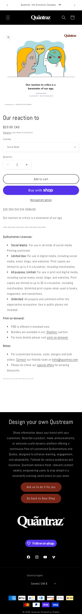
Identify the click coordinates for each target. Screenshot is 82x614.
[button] (8, 17)
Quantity (7, 157)
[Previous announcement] (7, 5)
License (7, 139)
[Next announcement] (74, 5)
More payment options (41, 199)
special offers (45, 365)
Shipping (7, 132)
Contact (21, 359)
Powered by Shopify (50, 612)
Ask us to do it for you (41, 487)
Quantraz (35, 612)
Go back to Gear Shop (41, 498)
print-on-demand (57, 337)
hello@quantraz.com (65, 359)
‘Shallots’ (52, 332)
